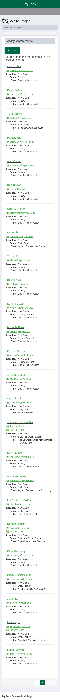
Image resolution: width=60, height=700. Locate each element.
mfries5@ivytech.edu (20, 331)
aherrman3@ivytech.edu (22, 480)
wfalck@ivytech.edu (19, 283)
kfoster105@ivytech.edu (21, 307)
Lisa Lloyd (13, 622)
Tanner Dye (14, 256)
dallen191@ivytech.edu (21, 70)
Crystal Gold (14, 398)
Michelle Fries (15, 327)
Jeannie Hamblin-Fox (20, 422)
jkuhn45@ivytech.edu (20, 602)
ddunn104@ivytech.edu (21, 236)
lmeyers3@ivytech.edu (21, 653)
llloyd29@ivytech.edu (20, 626)
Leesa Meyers (15, 649)
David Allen (14, 66)
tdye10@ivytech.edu (20, 260)
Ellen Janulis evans (19, 500)
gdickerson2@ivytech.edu (22, 212)
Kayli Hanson (15, 452)
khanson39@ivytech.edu (22, 456)
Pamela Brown (16, 137)
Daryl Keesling (16, 551)
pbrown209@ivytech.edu (22, 141)
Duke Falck (14, 280)
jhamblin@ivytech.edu (20, 426)
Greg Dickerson (16, 208)
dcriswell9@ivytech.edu (21, 189)
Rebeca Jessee (16, 523)
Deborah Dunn (16, 232)
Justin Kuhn (14, 598)
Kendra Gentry (16, 351)
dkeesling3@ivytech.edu (22, 555)
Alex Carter (14, 161)
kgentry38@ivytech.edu (21, 355)
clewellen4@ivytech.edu (21, 402)
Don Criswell (15, 185)
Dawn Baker (14, 90)
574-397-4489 (17, 630)
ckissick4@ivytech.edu (21, 578)
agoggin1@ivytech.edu (21, 378)
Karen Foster (15, 303)
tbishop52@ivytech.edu (21, 117)
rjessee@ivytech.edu (20, 527)
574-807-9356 (17, 429)
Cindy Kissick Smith (19, 575)
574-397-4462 (17, 531)
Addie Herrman (16, 476)
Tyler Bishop (14, 113)
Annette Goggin (16, 374)
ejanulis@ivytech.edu (20, 504)
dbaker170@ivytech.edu (22, 94)
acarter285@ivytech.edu (22, 165)
